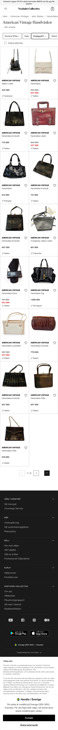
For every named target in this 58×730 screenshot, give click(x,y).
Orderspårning (11, 522)
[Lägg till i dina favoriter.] (25, 80)
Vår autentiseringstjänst (16, 527)
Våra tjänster (12, 499)
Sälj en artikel (11, 554)
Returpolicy (10, 531)
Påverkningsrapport (14, 600)
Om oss (8, 591)
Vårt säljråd (10, 549)
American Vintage (20, 16)
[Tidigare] (22, 473)
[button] (52, 9)
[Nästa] (36, 473)
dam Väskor (38, 16)
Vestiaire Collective (16, 586)
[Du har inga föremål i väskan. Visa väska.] (52, 9)
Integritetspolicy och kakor (28, 652)
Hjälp (7, 568)
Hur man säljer (11, 545)
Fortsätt (29, 718)
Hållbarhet (9, 595)
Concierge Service (13, 508)
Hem (5, 16)
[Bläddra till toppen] (47, 473)
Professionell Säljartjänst (17, 558)
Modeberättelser (12, 608)
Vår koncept (10, 504)
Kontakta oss (11, 577)
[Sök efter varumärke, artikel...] (5, 8)
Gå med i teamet (12, 604)
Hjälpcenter (10, 572)
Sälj (6, 540)
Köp (6, 518)
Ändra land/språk (29, 725)
